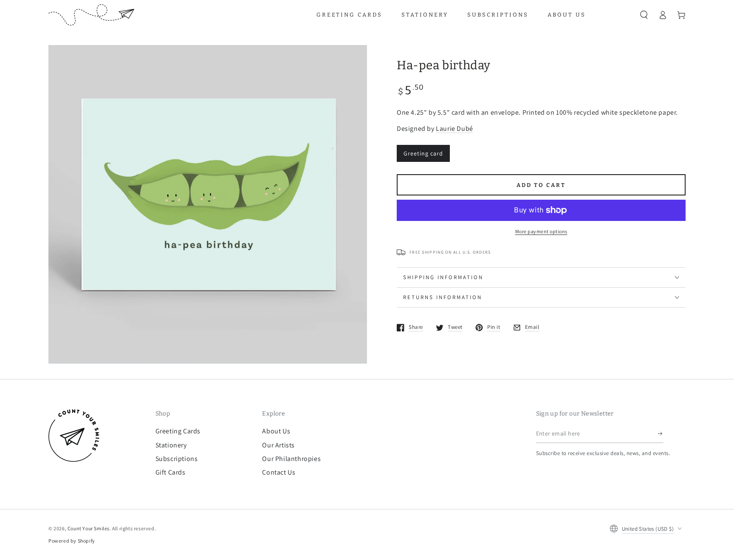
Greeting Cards (177, 431)
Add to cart (541, 185)
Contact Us (278, 472)
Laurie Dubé (454, 128)
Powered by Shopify (71, 540)
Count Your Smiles (89, 528)
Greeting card (423, 153)
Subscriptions (176, 458)
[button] (644, 15)
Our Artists (278, 445)
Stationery (171, 445)
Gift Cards (170, 472)
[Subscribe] (660, 433)
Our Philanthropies (291, 458)
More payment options (541, 231)
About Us (276, 431)
